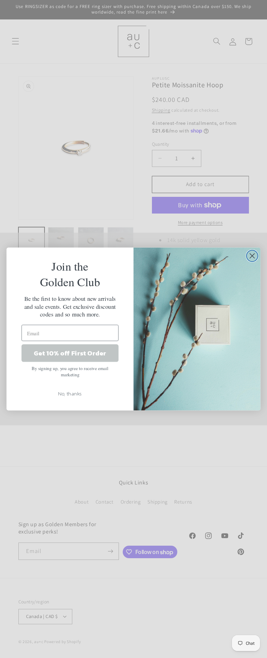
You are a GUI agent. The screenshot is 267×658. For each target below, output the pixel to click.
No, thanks (70, 393)
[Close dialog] (252, 256)
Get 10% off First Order (70, 353)
